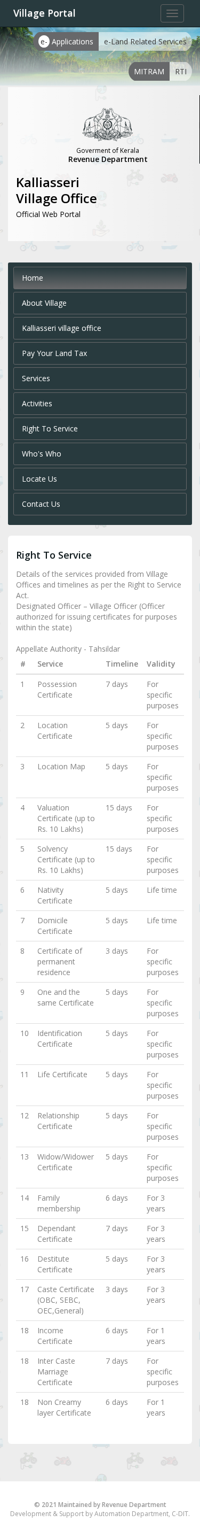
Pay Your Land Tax (54, 353)
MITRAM (149, 71)
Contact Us (41, 504)
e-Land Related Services (145, 41)
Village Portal (44, 12)
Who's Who (41, 454)
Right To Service (50, 428)
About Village (44, 303)
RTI (181, 71)
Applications (67, 41)
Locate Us (39, 479)
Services (36, 378)
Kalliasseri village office (61, 328)
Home (32, 278)
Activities (37, 403)
